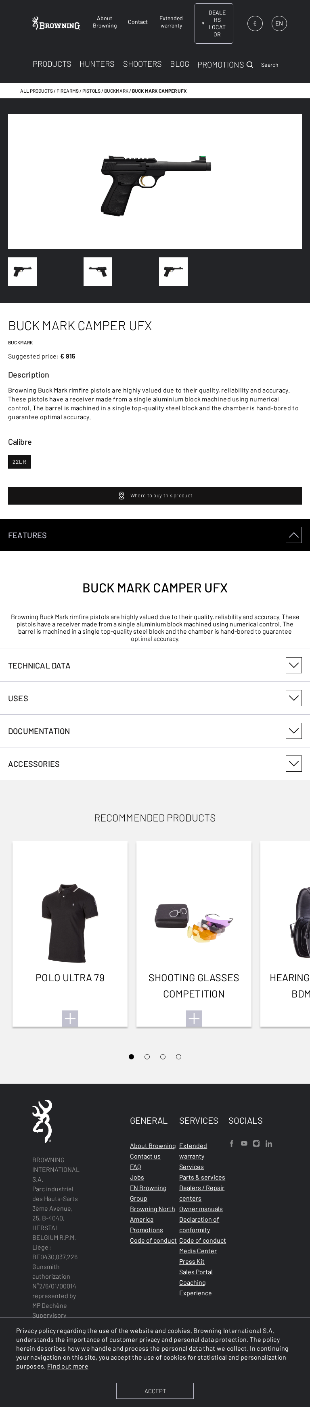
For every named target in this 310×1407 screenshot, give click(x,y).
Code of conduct (153, 1240)
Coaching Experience (195, 1287)
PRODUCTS (52, 63)
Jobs (137, 1177)
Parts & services (202, 1177)
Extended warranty (193, 1151)
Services (191, 1166)
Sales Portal (196, 1271)
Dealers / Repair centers (201, 1193)
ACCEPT (155, 1390)
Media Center (198, 1250)
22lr (19, 461)
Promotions (146, 1229)
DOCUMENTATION (39, 731)
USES (18, 698)
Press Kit (192, 1261)
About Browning (153, 1145)
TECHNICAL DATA (39, 665)
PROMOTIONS (220, 64)
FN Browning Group (148, 1193)
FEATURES (27, 535)
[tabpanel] (155, 584)
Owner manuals (201, 1208)
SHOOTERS (142, 63)
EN (279, 23)
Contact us (145, 1156)
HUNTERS (97, 63)
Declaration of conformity (199, 1224)
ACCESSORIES (34, 763)
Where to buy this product (161, 495)
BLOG (179, 63)
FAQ (135, 1166)
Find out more (67, 1366)
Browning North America (152, 1214)
